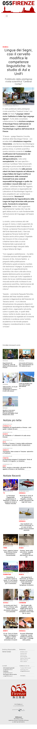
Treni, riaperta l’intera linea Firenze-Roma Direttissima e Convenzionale (10, 553)
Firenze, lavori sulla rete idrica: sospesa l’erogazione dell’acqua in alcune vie (26, 554)
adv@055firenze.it (7, 672)
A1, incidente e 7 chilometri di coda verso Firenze (16, 436)
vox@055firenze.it (7, 676)
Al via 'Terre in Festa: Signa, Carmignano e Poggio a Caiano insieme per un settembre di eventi (10, 637)
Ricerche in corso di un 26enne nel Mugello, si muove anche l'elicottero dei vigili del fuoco (26, 499)
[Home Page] (18, 6)
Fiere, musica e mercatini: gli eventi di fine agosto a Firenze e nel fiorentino (17, 468)
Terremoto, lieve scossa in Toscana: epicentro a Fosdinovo (18, 452)
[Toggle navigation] (6, 16)
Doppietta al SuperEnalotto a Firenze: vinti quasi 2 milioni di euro (17, 428)
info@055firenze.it (7, 669)
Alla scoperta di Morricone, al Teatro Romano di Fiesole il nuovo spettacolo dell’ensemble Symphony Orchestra (26, 581)
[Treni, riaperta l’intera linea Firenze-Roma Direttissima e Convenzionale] (10, 539)
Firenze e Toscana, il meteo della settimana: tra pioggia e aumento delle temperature (17, 444)
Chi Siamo (22, 675)
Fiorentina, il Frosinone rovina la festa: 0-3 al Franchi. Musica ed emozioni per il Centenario (11, 580)
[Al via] (10, 622)
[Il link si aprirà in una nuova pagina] (21, 709)
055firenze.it (18, 717)
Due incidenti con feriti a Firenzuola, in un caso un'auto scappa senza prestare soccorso (26, 527)
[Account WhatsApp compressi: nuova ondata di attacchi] (26, 622)
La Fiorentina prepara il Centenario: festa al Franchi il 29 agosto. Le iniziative (17, 460)
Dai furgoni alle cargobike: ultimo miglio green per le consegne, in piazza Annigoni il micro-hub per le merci (26, 609)
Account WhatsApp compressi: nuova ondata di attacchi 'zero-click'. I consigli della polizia (26, 637)
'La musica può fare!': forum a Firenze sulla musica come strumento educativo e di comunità (10, 608)
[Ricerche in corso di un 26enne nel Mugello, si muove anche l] (26, 484)
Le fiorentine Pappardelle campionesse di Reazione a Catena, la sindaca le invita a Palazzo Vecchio (10, 499)
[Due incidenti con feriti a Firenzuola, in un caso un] (26, 513)
